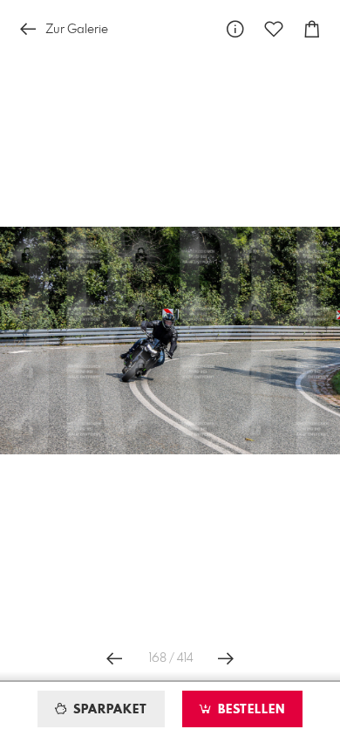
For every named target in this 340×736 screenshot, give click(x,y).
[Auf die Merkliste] (273, 29)
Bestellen (249, 710)
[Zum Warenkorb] (312, 29)
